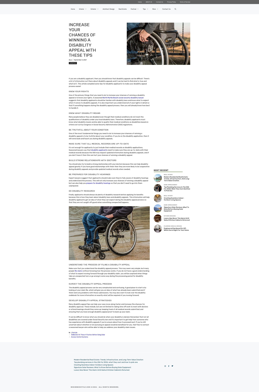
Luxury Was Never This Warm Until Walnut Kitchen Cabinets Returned (177, 219)
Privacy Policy (171, 2)
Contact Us (159, 2)
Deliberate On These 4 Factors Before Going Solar (88, 335)
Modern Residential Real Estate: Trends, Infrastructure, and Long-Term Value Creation (177, 179)
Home (140, 2)
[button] (175, 9)
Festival (133, 9)
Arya (70, 60)
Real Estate (123, 9)
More (154, 9)
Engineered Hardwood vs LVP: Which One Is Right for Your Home (176, 229)
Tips (144, 9)
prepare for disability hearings (98, 183)
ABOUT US (149, 2)
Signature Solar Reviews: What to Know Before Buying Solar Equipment (176, 209)
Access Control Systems (79, 337)
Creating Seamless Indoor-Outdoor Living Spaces (174, 199)
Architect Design (109, 9)
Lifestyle (73, 63)
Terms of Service (185, 2)
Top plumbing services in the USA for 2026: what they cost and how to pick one (177, 189)
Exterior (93, 9)
